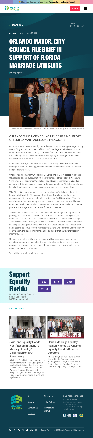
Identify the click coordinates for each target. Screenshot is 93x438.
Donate (75, 8)
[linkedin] (36, 430)
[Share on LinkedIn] (74, 26)
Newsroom (17, 25)
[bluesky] (10, 430)
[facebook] (19, 430)
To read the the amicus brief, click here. (26, 253)
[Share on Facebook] (78, 26)
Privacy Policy (46, 430)
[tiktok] (27, 430)
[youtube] (31, 430)
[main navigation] (86, 8)
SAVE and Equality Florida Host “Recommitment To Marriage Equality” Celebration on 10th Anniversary (25, 349)
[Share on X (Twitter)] (71, 26)
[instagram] (14, 430)
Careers (31, 413)
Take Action (49, 402)
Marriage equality (16, 73)
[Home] (13, 8)
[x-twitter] (23, 430)
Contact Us (33, 408)
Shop (30, 396)
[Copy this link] (82, 26)
